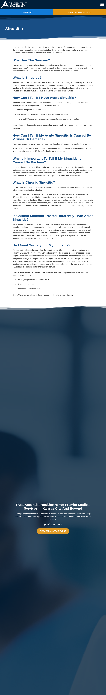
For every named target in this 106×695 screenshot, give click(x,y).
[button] (102, 5)
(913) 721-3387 (26, 12)
